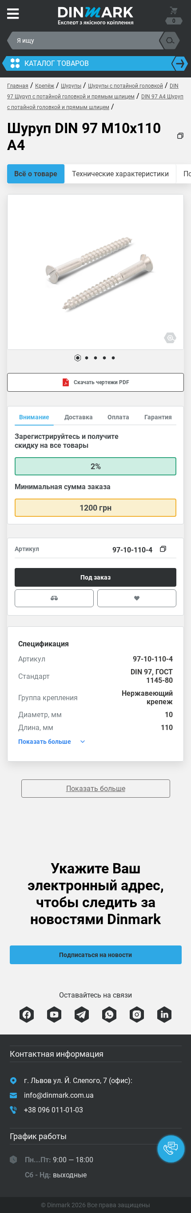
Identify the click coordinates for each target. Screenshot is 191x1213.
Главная (17, 86)
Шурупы (71, 86)
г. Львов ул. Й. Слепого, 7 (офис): (78, 1080)
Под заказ (95, 577)
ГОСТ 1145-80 (159, 676)
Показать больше (95, 788)
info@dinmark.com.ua (59, 1095)
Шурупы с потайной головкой (125, 86)
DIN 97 (141, 672)
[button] (77, 357)
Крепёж (44, 86)
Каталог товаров (56, 63)
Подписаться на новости (95, 954)
